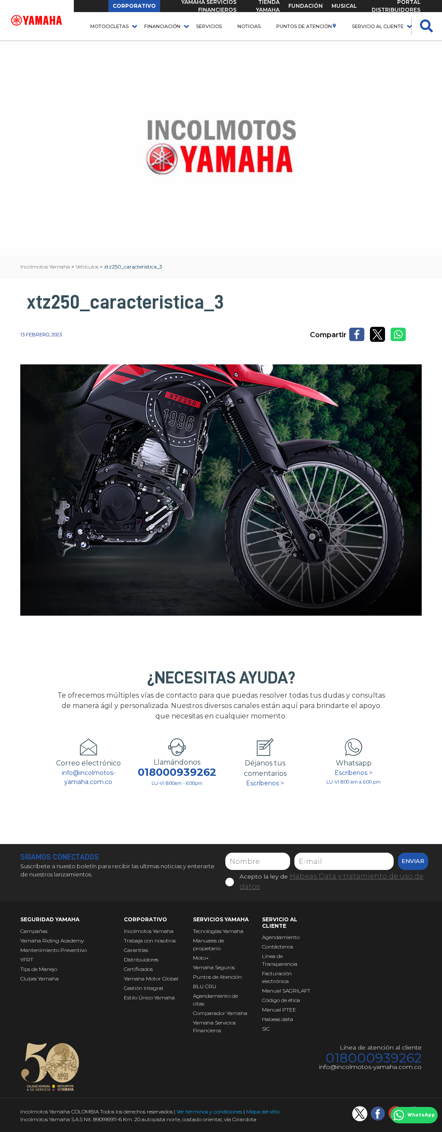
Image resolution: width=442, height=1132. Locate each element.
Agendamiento (281, 937)
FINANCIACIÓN (162, 26)
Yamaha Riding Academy (52, 940)
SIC (266, 1028)
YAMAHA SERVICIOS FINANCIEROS (209, 6)
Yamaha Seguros (214, 967)
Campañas (33, 931)
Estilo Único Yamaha (149, 997)
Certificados (138, 969)
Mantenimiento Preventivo (53, 950)
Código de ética (281, 1000)
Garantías (136, 950)
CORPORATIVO (134, 6)
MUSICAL (344, 6)
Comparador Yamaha (220, 1013)
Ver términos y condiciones (209, 1111)
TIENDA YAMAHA (268, 6)
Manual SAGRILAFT (286, 990)
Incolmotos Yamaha (149, 931)
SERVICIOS (209, 26)
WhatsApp (421, 1115)
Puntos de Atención (304, 26)
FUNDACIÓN (305, 6)
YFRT (26, 959)
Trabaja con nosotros (150, 940)
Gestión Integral (143, 988)
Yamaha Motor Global (151, 978)
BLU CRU (204, 986)
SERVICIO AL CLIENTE (378, 26)
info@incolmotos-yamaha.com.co (88, 777)
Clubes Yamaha (39, 978)
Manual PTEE (279, 1009)
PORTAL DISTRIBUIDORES (396, 6)
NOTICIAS (249, 26)
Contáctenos (277, 946)
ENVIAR (412, 860)
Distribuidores (141, 959)
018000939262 (177, 772)
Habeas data (277, 1019)
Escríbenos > (265, 783)
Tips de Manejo (38, 969)
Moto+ (201, 958)
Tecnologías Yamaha (218, 931)
